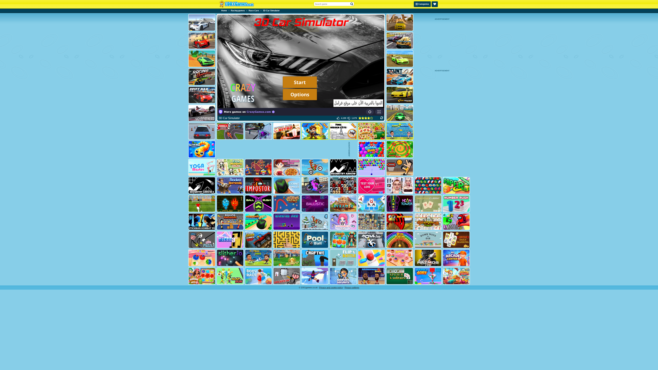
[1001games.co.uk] (236, 4)
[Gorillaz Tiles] (343, 185)
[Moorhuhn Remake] (399, 221)
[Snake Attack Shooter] (399, 149)
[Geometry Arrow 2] (202, 185)
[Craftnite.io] (315, 258)
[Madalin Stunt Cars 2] (202, 58)
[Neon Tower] (399, 203)
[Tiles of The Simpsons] (371, 221)
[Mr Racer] (399, 95)
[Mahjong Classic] (428, 203)
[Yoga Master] (202, 167)
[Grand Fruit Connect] (371, 131)
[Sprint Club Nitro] (286, 131)
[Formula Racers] (230, 131)
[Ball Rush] (258, 203)
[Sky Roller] (315, 276)
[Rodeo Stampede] (230, 185)
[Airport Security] (343, 276)
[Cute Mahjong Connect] (230, 167)
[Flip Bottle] (343, 258)
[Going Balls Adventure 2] (258, 221)
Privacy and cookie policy (331, 287)
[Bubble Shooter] (371, 167)
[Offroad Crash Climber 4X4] (258, 239)
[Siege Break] (315, 131)
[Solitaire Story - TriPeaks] (371, 203)
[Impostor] (258, 185)
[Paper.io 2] (456, 185)
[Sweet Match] (399, 258)
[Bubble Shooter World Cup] (428, 185)
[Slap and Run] (230, 276)
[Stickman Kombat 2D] (202, 221)
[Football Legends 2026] (258, 258)
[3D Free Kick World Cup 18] (286, 258)
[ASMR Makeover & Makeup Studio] (399, 185)
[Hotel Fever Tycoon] (456, 276)
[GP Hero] (202, 113)
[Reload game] (381, 118)
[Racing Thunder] (202, 76)
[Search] (352, 4)
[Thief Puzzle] (202, 239)
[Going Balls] (286, 185)
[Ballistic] (315, 203)
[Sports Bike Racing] (315, 185)
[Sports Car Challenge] (399, 113)
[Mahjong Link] (428, 221)
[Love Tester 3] (371, 185)
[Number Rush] (456, 203)
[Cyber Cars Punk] (258, 131)
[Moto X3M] (315, 167)
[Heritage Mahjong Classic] (456, 239)
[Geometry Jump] (286, 221)
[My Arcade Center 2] (456, 258)
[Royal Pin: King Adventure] (258, 167)
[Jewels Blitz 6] (343, 239)
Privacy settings (352, 287)
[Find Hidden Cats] (343, 131)
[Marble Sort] (428, 276)
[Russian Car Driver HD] (202, 131)
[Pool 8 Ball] (315, 239)
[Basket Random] (399, 167)
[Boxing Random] (230, 221)
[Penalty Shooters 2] (202, 203)
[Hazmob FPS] (428, 258)
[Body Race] (258, 276)
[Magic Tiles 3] (230, 239)
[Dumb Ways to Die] (428, 239)
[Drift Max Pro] (202, 95)
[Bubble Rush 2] (371, 149)
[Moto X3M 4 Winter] (315, 221)
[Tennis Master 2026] (399, 131)
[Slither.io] (230, 258)
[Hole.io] (371, 239)
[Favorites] (435, 4)
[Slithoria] (202, 149)
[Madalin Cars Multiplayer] (399, 58)
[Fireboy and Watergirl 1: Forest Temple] (230, 203)
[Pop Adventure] (399, 239)
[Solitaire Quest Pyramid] (343, 203)
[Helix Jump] (371, 258)
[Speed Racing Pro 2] (399, 40)
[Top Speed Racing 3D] (202, 40)
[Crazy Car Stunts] (399, 22)
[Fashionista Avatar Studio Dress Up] (343, 221)
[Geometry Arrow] (343, 167)
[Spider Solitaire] (399, 276)
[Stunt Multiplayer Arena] (399, 76)
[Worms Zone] (286, 203)
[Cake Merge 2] (202, 258)
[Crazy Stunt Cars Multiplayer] (202, 22)
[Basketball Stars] (371, 276)
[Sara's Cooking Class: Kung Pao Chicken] (286, 167)
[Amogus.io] (456, 221)
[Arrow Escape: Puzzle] (286, 239)
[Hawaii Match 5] (202, 276)
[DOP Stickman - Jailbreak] (286, 276)
